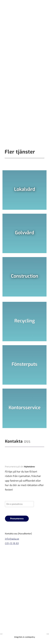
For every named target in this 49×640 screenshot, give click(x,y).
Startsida (10, 49)
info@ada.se (12, 538)
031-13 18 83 (12, 543)
